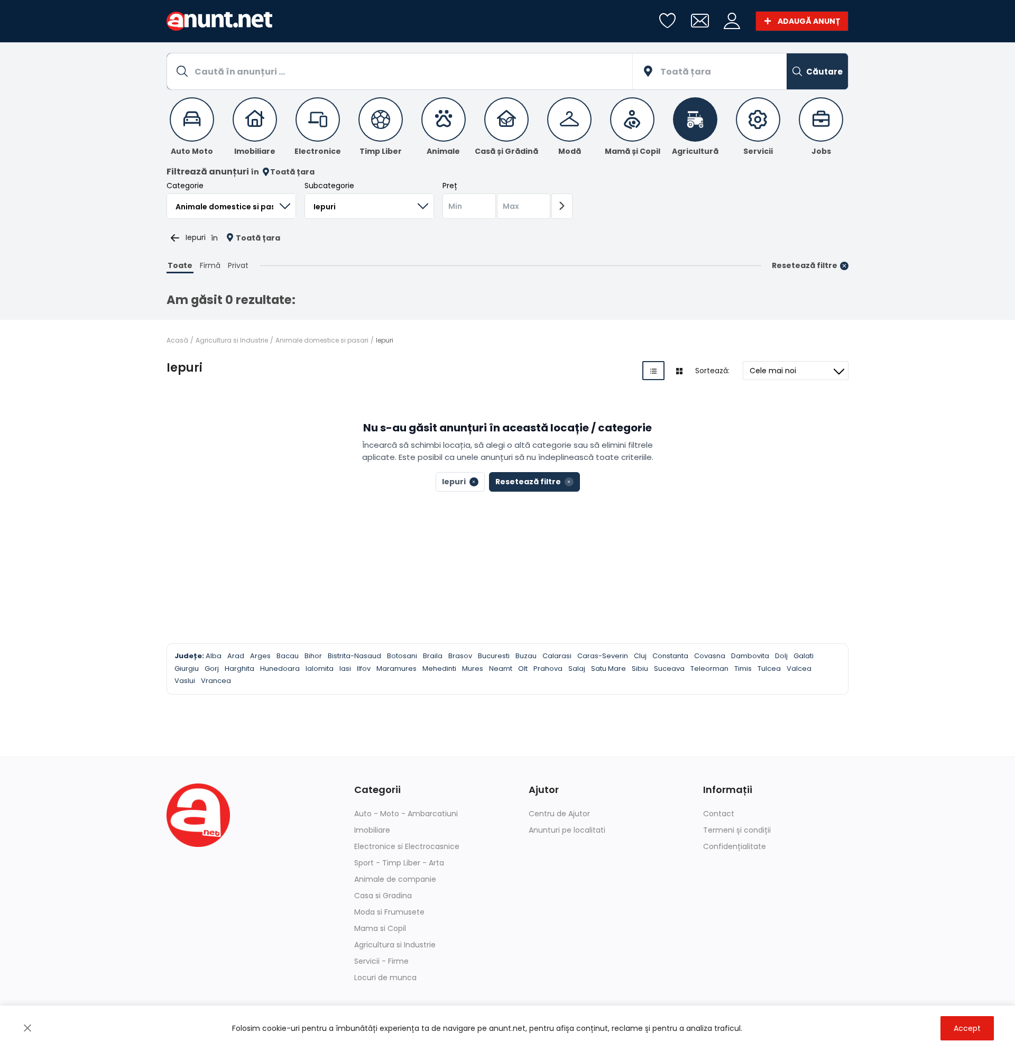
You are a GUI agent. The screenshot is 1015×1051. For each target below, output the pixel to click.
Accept (967, 1028)
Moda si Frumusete (389, 912)
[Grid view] (679, 371)
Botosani (402, 656)
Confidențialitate (734, 846)
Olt (523, 668)
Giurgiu (186, 668)
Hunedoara (280, 668)
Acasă (177, 340)
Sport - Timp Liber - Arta (399, 863)
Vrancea (216, 681)
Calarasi (556, 656)
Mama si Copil (380, 928)
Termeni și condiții (737, 830)
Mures (472, 668)
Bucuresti (494, 656)
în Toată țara (283, 172)
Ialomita (320, 668)
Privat (238, 265)
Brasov (460, 656)
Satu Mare (608, 668)
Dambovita (750, 656)
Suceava (669, 668)
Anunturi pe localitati (567, 830)
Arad (235, 656)
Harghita (239, 668)
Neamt (500, 668)
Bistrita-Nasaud (354, 656)
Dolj (781, 656)
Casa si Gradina (383, 895)
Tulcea (769, 668)
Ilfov (364, 668)
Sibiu (640, 668)
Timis (743, 668)
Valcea (799, 668)
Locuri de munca (385, 977)
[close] (27, 1028)
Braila (432, 656)
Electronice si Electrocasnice (406, 846)
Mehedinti (439, 668)
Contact (718, 813)
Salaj (576, 668)
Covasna (709, 656)
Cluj (640, 656)
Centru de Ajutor (559, 813)
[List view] (653, 370)
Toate (180, 265)
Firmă (210, 265)
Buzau (526, 656)
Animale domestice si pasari (321, 340)
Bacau (287, 656)
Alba (214, 656)
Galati (803, 656)
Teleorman (709, 668)
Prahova (547, 668)
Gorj (212, 668)
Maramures (396, 668)
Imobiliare (372, 830)
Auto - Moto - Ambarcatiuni (406, 813)
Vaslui (184, 681)
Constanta (670, 656)
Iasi (345, 668)
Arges (260, 656)
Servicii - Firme (381, 961)
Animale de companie (395, 879)
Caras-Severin (602, 656)
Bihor (313, 656)
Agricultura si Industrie (232, 340)
